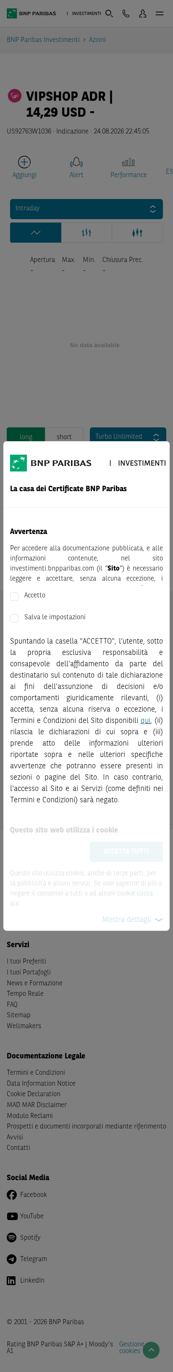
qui (145, 721)
